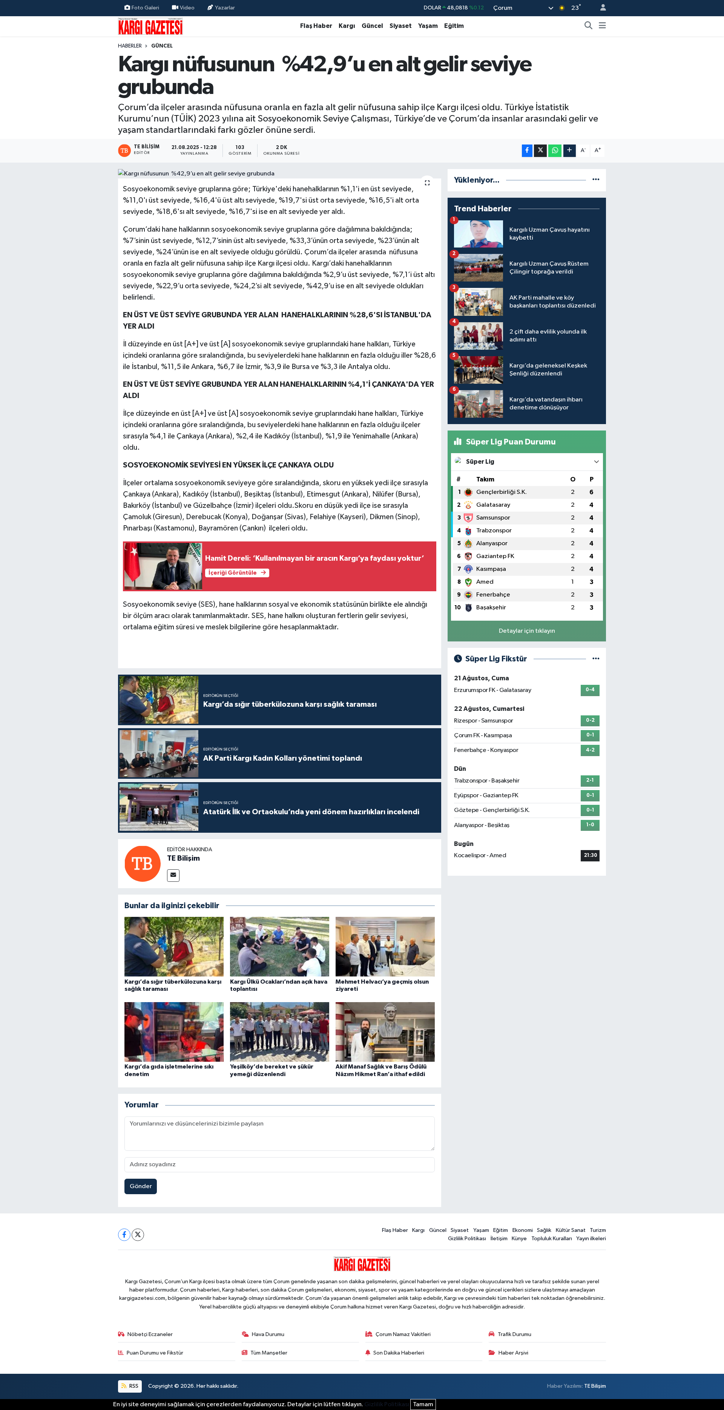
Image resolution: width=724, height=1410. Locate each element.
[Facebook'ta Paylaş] (527, 151)
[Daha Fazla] (569, 151)
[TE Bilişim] (142, 863)
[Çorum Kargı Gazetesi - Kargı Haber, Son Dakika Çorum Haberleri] (150, 26)
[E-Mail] (173, 875)
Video (187, 8)
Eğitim (454, 26)
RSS (133, 1386)
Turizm (598, 1230)
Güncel (372, 26)
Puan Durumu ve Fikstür (155, 1353)
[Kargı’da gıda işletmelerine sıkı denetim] (174, 1032)
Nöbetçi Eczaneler (150, 1334)
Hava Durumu (268, 1334)
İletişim (499, 1238)
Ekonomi (522, 1230)
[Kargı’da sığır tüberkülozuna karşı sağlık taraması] (174, 946)
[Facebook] (124, 1235)
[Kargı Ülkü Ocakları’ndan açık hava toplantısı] (279, 946)
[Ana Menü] (602, 26)
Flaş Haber (316, 26)
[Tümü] (596, 180)
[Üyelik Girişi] (600, 8)
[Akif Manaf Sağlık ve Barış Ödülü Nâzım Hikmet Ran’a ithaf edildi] (385, 1032)
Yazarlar (225, 8)
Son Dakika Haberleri (398, 1353)
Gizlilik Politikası (467, 1238)
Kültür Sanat (571, 1230)
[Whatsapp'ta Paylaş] (554, 151)
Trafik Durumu (514, 1334)
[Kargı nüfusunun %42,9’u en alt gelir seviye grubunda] (279, 174)
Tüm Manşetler (268, 1353)
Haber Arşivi (513, 1353)
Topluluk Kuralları (551, 1238)
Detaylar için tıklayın (527, 631)
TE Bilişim (183, 858)
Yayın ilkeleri (591, 1238)
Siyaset (401, 26)
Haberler (130, 46)
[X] (138, 1235)
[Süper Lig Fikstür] (596, 659)
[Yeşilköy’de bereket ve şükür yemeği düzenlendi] (279, 1032)
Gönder (141, 1186)
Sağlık (544, 1230)
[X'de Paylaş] (540, 151)
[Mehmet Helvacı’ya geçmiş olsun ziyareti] (385, 946)
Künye (519, 1238)
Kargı (347, 26)
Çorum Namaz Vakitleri (403, 1334)
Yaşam (428, 26)
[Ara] (588, 26)
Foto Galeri (145, 8)
